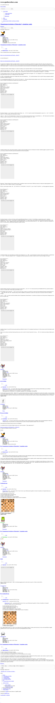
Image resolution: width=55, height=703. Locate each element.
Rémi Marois (2, 522)
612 (7, 525)
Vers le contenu (3, 6)
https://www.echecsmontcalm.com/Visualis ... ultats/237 (9, 55)
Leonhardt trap (3, 483)
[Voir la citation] (9, 420)
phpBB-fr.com (6, 693)
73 (7, 639)
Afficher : (3, 665)
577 (7, 588)
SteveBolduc (2, 404)
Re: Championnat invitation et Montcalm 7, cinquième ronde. (14, 446)
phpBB (7, 691)
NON (1, 559)
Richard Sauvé (2, 35)
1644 (7, 407)
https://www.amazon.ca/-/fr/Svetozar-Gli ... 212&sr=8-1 (9, 427)
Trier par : (11, 665)
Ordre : (18, 665)
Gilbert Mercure (3, 636)
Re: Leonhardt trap (4, 593)
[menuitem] (8, 13)
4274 (7, 372)
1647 (7, 38)
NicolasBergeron (3, 585)
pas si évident (3, 381)
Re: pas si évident (4, 413)
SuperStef (2, 369)
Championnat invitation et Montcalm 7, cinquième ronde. (16, 24)
